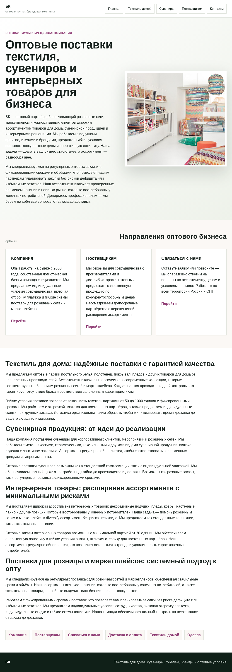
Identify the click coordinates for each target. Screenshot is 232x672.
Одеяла (194, 635)
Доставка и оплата (125, 635)
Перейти (19, 321)
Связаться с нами (84, 635)
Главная (114, 8)
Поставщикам (192, 8)
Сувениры (166, 8)
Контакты (217, 8)
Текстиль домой (140, 8)
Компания (17, 635)
